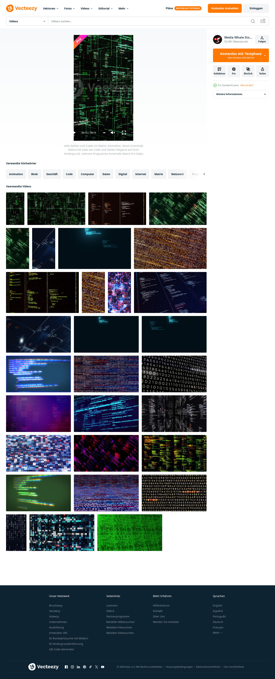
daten (106, 174)
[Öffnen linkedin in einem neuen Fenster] (78, 666)
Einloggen (256, 8)
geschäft (52, 174)
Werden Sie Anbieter (166, 622)
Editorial (103, 8)
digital (123, 174)
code (69, 174)
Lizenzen (112, 605)
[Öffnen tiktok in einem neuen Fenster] (90, 666)
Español (218, 611)
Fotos (68, 8)
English (217, 605)
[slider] (104, 132)
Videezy (54, 616)
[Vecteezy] (21, 8)
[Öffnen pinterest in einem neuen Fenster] (84, 666)
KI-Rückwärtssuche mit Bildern (68, 638)
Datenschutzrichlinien (208, 666)
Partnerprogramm (117, 616)
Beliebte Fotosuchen (119, 627)
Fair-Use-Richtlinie (234, 666)
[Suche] (253, 21)
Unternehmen (58, 622)
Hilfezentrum (161, 605)
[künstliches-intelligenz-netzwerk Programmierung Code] (106, 413)
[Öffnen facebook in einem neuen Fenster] (66, 666)
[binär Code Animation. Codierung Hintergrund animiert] (129, 532)
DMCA (110, 611)
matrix (158, 174)
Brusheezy (55, 605)
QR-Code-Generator (61, 649)
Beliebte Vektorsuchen (120, 622)
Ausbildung (56, 627)
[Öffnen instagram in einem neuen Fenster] (72, 666)
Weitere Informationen (229, 94)
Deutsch (218, 622)
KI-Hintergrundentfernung (66, 644)
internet (140, 174)
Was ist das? (246, 85)
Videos (85, 8)
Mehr (122, 8)
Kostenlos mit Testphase (241, 55)
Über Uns (159, 616)
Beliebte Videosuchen (120, 633)
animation (16, 174)
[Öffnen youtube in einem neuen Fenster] (102, 666)
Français (218, 627)
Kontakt (158, 611)
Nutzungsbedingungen (179, 666)
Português (219, 616)
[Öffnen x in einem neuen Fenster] (96, 666)
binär (34, 174)
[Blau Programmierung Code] (94, 248)
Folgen (262, 41)
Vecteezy (54, 611)
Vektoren (49, 8)
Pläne (169, 8)
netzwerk (177, 174)
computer (87, 174)
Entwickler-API (58, 633)
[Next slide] (201, 174)
